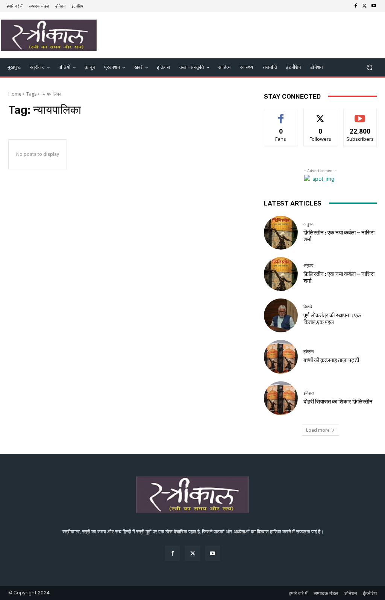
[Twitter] (364, 6)
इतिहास (308, 352)
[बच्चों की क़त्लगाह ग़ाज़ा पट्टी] (281, 357)
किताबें (307, 307)
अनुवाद (308, 224)
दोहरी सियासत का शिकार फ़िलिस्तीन (338, 401)
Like (281, 114)
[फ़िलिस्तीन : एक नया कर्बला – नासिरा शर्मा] (281, 233)
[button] (369, 67)
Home (14, 94)
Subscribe (360, 114)
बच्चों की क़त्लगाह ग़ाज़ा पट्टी (331, 360)
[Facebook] (355, 6)
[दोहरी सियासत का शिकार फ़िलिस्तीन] (281, 398)
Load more (318, 430)
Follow (320, 114)
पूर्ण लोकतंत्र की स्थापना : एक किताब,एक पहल (332, 319)
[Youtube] (373, 6)
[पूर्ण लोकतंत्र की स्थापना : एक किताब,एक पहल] (281, 315)
